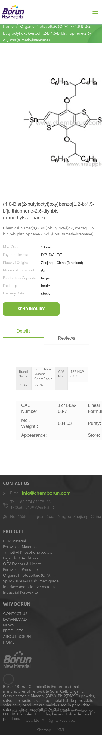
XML (61, 730)
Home (8, 27)
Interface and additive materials (30, 587)
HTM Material (14, 541)
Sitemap (44, 730)
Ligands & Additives (20, 558)
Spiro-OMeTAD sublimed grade (31, 581)
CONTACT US (15, 614)
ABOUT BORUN (17, 637)
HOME (8, 642)
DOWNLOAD (15, 620)
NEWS (8, 625)
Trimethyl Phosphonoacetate (27, 553)
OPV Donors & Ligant (22, 564)
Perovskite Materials (20, 547)
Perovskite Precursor (20, 570)
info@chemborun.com (46, 493)
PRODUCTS (13, 631)
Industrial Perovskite (20, 593)
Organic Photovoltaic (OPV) (44, 27)
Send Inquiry (31, 309)
